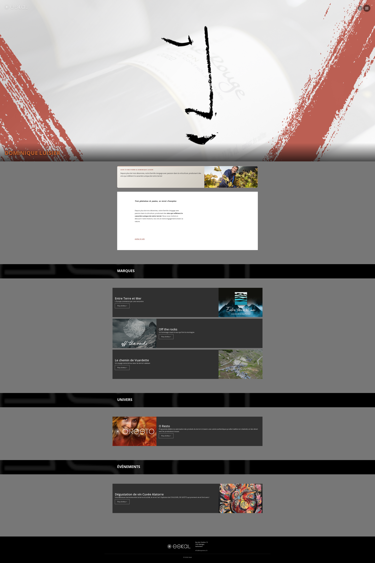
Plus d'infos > (122, 306)
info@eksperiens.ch (201, 550)
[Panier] (360, 8)
